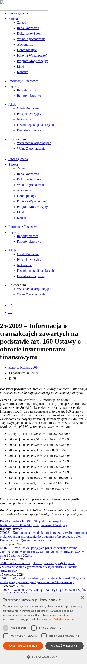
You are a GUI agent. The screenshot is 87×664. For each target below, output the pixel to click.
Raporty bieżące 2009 (23, 367)
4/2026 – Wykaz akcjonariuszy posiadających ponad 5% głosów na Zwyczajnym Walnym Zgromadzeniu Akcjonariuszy (43, 580)
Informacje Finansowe (23, 81)
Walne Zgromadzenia (31, 39)
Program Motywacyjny (32, 61)
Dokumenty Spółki (29, 33)
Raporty (13, 86)
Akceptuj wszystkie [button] (23, 646)
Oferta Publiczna (28, 108)
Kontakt (22, 72)
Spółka (13, 18)
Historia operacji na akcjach (35, 125)
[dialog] (43, 628)
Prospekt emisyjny (29, 114)
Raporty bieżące (27, 90)
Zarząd (21, 22)
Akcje (12, 104)
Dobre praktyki (27, 50)
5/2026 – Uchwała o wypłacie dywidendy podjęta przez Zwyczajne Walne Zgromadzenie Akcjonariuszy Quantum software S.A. (38, 566)
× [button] (82, 597)
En (10, 305)
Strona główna (18, 13)
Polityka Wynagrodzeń (32, 55)
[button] (43, 656)
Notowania (24, 119)
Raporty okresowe (29, 95)
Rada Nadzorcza (28, 28)
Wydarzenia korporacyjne (34, 143)
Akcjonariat (25, 44)
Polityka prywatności (66, 619)
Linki (20, 66)
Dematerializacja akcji (31, 130)
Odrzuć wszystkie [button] (64, 646)
